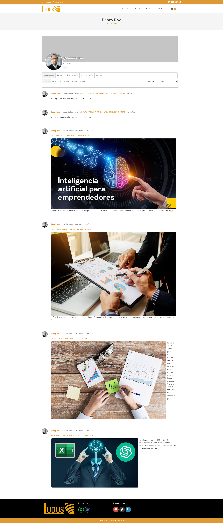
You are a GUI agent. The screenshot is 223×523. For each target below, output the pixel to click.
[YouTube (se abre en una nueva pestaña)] (173, 2)
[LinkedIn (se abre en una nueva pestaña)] (169, 2)
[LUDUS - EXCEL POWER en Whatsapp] (81, 510)
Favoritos (66, 81)
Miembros (113, 23)
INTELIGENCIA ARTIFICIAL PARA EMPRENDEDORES (70, 136)
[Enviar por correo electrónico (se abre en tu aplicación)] (176, 2)
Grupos (88, 75)
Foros (101, 75)
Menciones (56, 81)
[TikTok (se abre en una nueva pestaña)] (179, 2)
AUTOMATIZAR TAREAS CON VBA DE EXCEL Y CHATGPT (104, 93)
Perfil (61, 75)
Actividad (50, 75)
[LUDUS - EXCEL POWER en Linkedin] (128, 509)
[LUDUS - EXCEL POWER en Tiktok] (122, 509)
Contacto (48, 2)
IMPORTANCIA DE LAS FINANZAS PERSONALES (69, 339)
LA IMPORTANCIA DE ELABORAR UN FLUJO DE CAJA (71, 229)
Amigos (73, 75)
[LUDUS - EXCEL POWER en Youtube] (116, 509)
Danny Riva (55, 93)
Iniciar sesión (59, 2)
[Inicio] (107, 23)
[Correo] (87, 510)
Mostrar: (151, 81)
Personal (46, 81)
